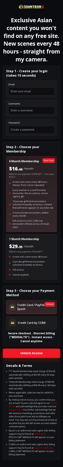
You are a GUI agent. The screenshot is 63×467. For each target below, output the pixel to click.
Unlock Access (31, 353)
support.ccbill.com (43, 447)
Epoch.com (39, 433)
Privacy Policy (15, 409)
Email (11, 84)
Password (14, 122)
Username (14, 103)
